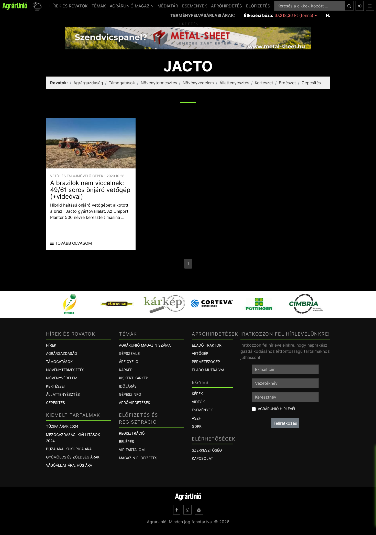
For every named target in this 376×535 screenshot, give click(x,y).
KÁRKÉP (125, 370)
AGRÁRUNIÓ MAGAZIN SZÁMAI (145, 345)
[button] (36, 6)
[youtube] (199, 510)
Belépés (126, 441)
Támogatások (122, 82)
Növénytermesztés (159, 82)
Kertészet (264, 82)
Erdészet (287, 82)
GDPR (197, 426)
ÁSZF (196, 418)
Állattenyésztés (234, 82)
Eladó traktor (207, 345)
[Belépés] (360, 6)
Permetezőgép (206, 361)
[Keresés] (349, 6)
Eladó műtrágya (208, 370)
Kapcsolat (202, 458)
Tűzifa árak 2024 (62, 426)
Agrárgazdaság (88, 82)
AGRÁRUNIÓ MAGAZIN (131, 5)
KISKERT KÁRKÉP (133, 378)
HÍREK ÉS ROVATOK (68, 5)
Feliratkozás (285, 423)
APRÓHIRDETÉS (226, 5)
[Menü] (370, 6)
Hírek (51, 345)
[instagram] (187, 510)
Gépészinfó (130, 394)
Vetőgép (200, 353)
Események (202, 410)
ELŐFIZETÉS (258, 5)
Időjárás (128, 386)
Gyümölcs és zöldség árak (72, 457)
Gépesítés (311, 82)
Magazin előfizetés (138, 458)
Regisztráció (132, 433)
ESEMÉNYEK (194, 5)
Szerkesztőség (207, 450)
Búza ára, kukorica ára (69, 449)
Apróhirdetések (134, 402)
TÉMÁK (99, 5)
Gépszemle (129, 353)
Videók (198, 402)
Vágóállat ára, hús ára (69, 465)
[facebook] (176, 510)
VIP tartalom (132, 449)
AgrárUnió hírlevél (277, 408)
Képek (197, 393)
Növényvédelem (198, 82)
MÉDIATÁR (168, 5)
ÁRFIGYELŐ (128, 361)
